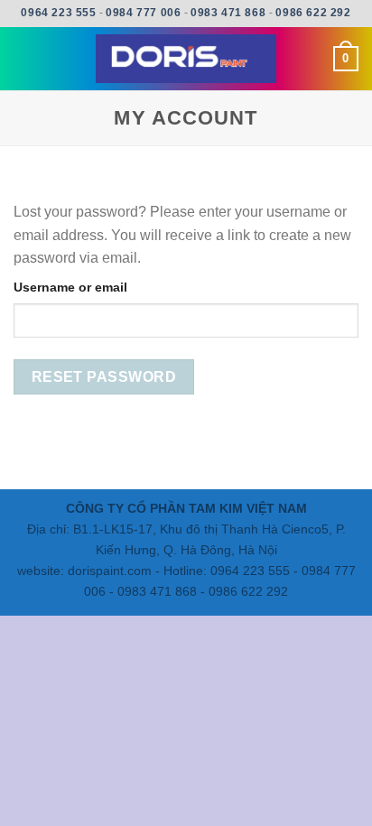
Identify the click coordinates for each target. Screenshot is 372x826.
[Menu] (24, 58)
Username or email (70, 287)
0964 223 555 (58, 12)
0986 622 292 (312, 12)
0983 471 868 (228, 12)
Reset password (104, 377)
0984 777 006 (143, 12)
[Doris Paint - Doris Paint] (186, 58)
